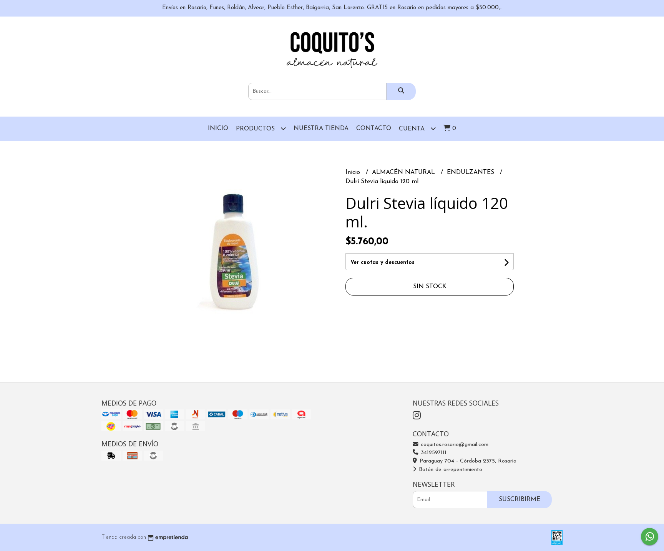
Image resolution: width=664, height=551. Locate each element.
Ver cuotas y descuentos (382, 262)
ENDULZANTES (471, 172)
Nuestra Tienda (321, 128)
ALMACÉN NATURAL (404, 172)
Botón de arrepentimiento (449, 470)
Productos (256, 129)
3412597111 (433, 453)
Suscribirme (519, 499)
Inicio (218, 128)
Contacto (373, 128)
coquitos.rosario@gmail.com (453, 444)
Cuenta (413, 129)
